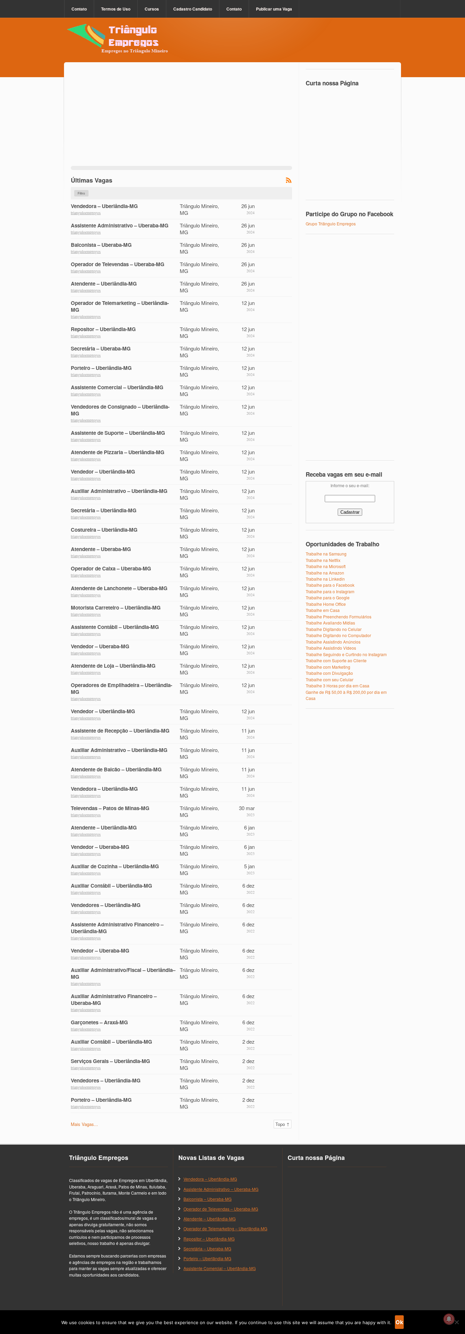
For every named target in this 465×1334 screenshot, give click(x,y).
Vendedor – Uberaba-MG (100, 646)
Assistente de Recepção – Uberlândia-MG (120, 730)
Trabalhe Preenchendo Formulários (338, 616)
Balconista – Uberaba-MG (101, 245)
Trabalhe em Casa (323, 610)
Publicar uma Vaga (274, 9)
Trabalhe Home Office (326, 604)
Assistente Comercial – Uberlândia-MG (117, 387)
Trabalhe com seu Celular (329, 679)
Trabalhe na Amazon (325, 573)
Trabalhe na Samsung (326, 554)
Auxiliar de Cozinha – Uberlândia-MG (115, 866)
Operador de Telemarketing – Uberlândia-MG (120, 306)
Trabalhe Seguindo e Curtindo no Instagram (346, 654)
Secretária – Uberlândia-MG (104, 510)
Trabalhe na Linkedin (325, 579)
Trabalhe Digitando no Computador (338, 635)
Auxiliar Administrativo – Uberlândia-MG (119, 491)
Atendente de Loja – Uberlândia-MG (113, 665)
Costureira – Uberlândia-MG (104, 529)
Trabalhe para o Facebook (330, 585)
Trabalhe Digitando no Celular (334, 629)
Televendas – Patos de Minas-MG (110, 808)
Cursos (152, 9)
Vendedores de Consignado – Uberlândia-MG (120, 410)
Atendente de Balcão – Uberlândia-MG (116, 769)
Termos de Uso (115, 9)
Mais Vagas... (84, 1124)
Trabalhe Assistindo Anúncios (333, 642)
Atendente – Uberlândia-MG (104, 283)
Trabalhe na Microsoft (326, 566)
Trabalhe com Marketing (328, 667)
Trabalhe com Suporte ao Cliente (336, 660)
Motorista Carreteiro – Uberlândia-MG (116, 607)
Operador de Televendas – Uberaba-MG (117, 264)
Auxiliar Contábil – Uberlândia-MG (111, 885)
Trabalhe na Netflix (323, 560)
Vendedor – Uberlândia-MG (103, 471)
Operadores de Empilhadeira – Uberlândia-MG (121, 688)
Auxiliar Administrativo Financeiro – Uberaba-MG (114, 999)
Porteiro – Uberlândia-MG (101, 368)
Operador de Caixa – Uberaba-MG (111, 568)
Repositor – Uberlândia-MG (103, 329)
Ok (399, 1322)
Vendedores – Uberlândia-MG (106, 905)
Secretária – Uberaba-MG (101, 348)
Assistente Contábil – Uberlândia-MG (115, 627)
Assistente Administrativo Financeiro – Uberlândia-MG (117, 928)
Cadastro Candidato (192, 9)
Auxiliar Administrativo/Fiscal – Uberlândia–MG (123, 973)
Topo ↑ (282, 1124)
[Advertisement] (181, 118)
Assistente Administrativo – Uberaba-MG (120, 225)
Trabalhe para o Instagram (330, 591)
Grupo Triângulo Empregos (331, 223)
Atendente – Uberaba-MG (101, 549)
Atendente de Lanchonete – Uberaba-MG (119, 588)
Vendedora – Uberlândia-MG (104, 206)
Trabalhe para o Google (328, 597)
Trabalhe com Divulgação (329, 673)
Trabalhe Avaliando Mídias (330, 623)
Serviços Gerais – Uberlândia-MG (110, 1061)
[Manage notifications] (449, 1319)
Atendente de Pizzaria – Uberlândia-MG (117, 452)
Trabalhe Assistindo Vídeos (331, 648)
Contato (79, 9)
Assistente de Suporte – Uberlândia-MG (118, 433)
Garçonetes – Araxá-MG (99, 1022)
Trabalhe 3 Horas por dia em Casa (337, 685)
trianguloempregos (86, 212)
